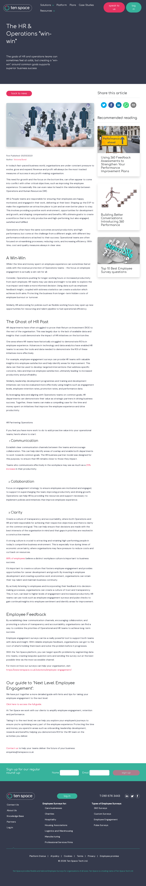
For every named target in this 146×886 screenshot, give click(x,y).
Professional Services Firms (59, 842)
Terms (80, 856)
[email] (133, 105)
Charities (49, 813)
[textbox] (69, 772)
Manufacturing (52, 836)
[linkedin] (119, 105)
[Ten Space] (17, 8)
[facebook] (111, 105)
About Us (12, 810)
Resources (46, 11)
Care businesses (53, 808)
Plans (73, 5)
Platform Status (38, 856)
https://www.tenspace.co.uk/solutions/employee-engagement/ (39, 669)
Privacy (91, 856)
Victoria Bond (20, 159)
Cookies (68, 856)
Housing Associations (56, 825)
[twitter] (104, 105)
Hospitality (50, 819)
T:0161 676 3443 (110, 796)
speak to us (114, 7)
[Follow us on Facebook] (137, 796)
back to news (19, 93)
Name (55, 772)
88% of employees (15, 558)
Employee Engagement (106, 819)
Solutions (45, 5)
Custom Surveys (102, 813)
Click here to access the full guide (23, 704)
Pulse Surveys (101, 825)
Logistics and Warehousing (59, 830)
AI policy (54, 856)
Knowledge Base (15, 816)
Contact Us (13, 804)
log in (134, 7)
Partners (11, 821)
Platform (61, 5)
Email (85, 772)
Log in (10, 827)
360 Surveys (100, 808)
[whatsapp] (126, 105)
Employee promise (109, 856)
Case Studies (86, 5)
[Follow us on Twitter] (131, 796)
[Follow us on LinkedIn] (126, 796)
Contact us (12, 748)
